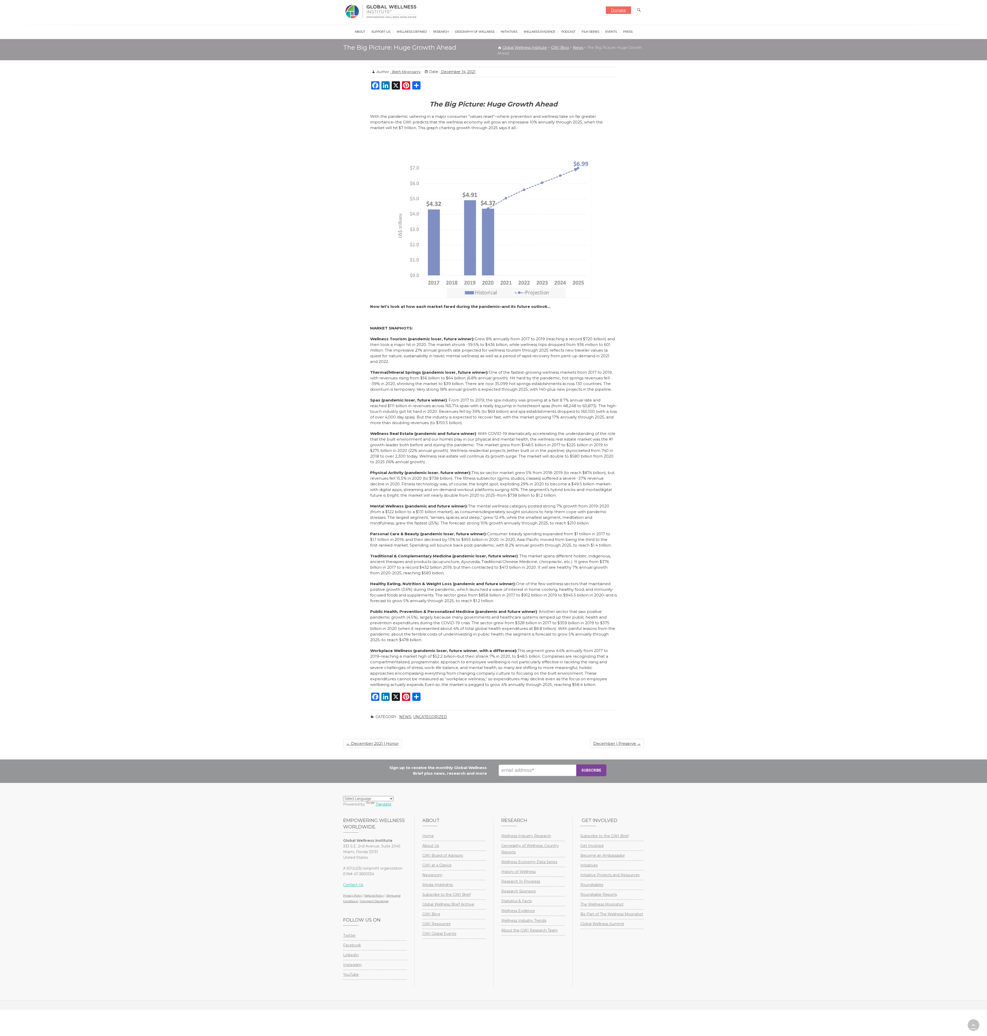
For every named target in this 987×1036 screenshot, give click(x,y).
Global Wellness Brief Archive (448, 904)
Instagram (352, 964)
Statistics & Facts (516, 901)
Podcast (568, 31)
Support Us (380, 31)
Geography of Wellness (475, 31)
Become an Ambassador (602, 855)
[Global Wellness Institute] (382, 12)
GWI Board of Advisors (442, 855)
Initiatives (509, 31)
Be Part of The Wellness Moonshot (611, 914)
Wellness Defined (412, 31)
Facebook (352, 945)
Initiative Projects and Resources (609, 875)
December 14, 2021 (458, 71)
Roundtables (591, 884)
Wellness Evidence (539, 31)
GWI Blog (431, 914)
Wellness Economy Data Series (529, 862)
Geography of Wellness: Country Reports (530, 848)
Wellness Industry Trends (523, 920)
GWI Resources (436, 924)
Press (628, 31)
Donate (618, 10)
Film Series (590, 31)
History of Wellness (518, 871)
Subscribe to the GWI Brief (446, 894)
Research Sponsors (518, 891)
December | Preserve (617, 743)
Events (611, 31)
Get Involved (592, 845)
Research (441, 31)
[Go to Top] (973, 1025)
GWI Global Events (439, 933)
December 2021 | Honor (372, 743)
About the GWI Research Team (529, 930)
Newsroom (432, 875)
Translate (383, 804)
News (405, 717)
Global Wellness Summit (602, 924)
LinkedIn (351, 955)
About (360, 31)
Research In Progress (520, 881)
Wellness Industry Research (526, 836)
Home (428, 836)
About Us (430, 845)
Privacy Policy (352, 895)
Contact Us (353, 884)
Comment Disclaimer (374, 901)
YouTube (351, 974)
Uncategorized (430, 717)
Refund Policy (374, 895)
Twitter (349, 935)
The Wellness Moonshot (602, 904)
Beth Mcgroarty (406, 71)
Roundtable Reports (598, 894)
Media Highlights (437, 884)
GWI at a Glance (437, 865)
